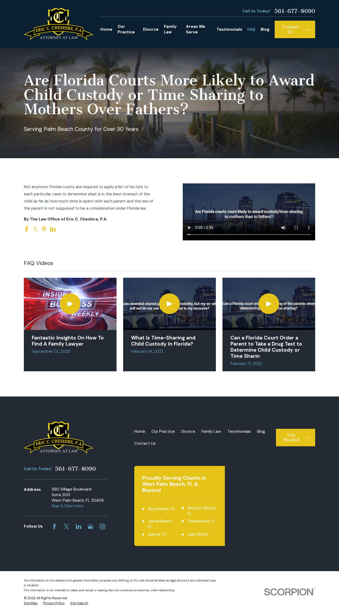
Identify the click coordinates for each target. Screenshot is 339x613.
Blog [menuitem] (265, 29)
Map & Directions (67, 506)
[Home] (58, 24)
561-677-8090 (294, 11)
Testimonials (239, 431)
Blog (261, 431)
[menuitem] (31, 603)
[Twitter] (66, 526)
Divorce (188, 431)
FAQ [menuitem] (251, 29)
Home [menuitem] (106, 29)
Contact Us (145, 443)
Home (139, 431)
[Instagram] (102, 526)
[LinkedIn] (78, 526)
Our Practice (163, 431)
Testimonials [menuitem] (229, 29)
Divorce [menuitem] (151, 29)
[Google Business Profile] (90, 526)
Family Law (211, 431)
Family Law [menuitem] (170, 29)
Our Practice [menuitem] (126, 29)
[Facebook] (54, 526)
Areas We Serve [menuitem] (195, 29)
